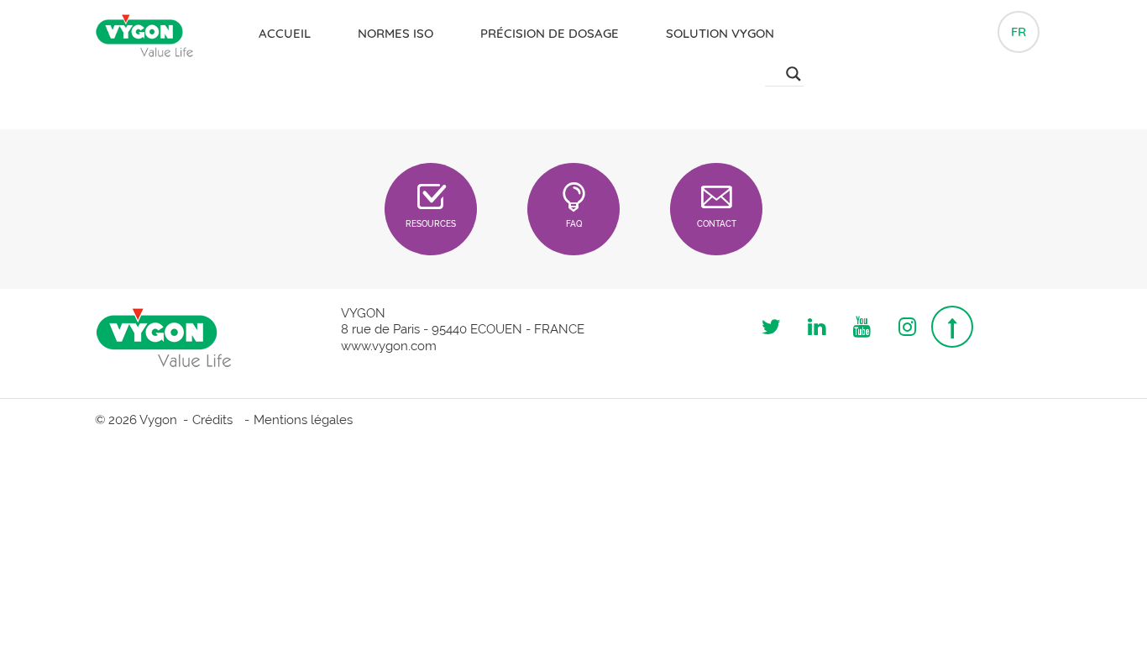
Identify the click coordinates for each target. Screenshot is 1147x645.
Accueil (285, 33)
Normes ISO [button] (395, 33)
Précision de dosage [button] (549, 33)
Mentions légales (303, 419)
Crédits (212, 419)
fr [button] (1018, 31)
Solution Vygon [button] (720, 33)
